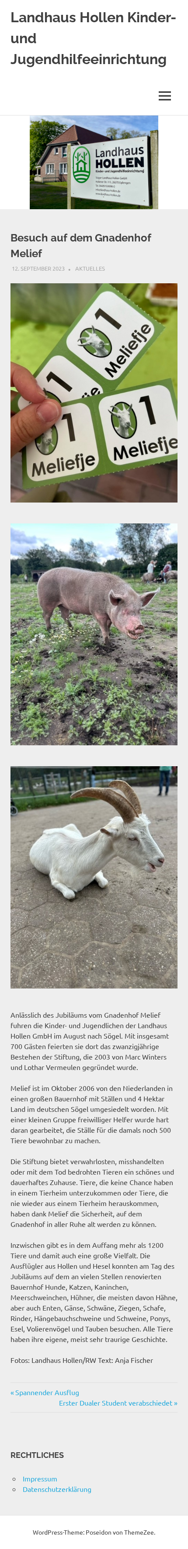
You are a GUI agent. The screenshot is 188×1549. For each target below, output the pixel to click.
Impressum (40, 1478)
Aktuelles (90, 268)
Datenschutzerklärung (57, 1488)
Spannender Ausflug (47, 1392)
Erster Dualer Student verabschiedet (115, 1402)
